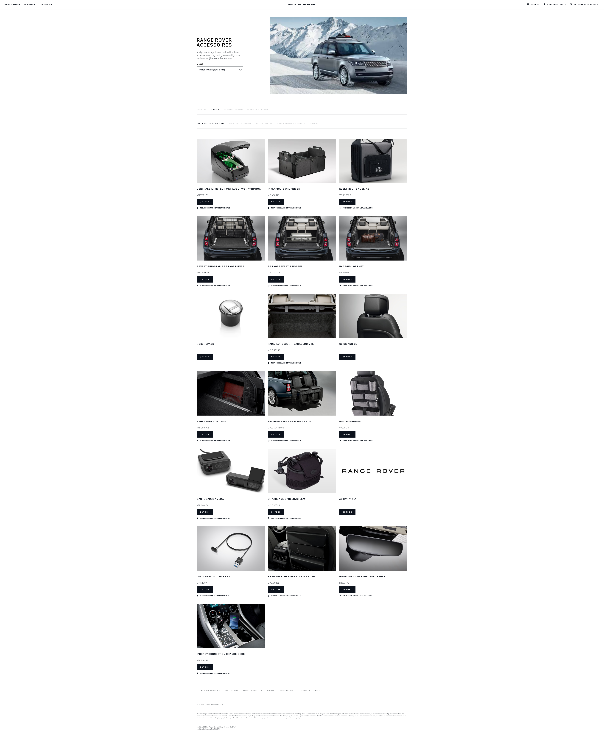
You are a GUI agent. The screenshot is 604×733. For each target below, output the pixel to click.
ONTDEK (205, 202)
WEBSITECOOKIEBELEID (253, 691)
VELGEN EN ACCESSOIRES (258, 109)
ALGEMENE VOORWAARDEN (208, 691)
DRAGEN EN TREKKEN (233, 109)
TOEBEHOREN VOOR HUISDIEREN (291, 123)
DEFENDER (46, 4)
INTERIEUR (215, 109)
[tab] (201, 109)
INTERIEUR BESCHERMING (240, 123)
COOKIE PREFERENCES (310, 691)
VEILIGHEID (314, 123)
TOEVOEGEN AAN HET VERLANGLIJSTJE (215, 208)
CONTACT (271, 691)
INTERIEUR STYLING (264, 123)
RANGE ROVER (12, 4)
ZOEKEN (535, 4)
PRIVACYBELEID (231, 691)
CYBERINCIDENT (287, 691)
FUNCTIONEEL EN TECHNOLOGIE (210, 123)
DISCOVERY (30, 4)
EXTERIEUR (201, 109)
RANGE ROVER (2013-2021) (212, 70)
